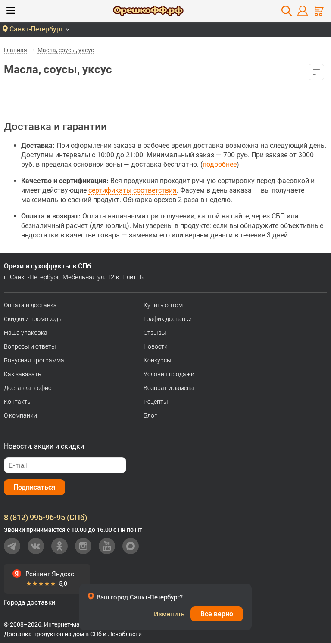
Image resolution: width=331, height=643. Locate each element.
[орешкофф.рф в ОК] (59, 546)
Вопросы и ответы (30, 346)
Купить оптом (163, 305)
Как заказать (22, 374)
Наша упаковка (25, 332)
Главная (15, 50)
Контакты (18, 401)
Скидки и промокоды (33, 318)
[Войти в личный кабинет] (302, 11)
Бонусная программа (34, 360)
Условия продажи (169, 374)
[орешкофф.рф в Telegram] (12, 546)
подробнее (220, 164)
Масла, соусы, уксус (65, 50)
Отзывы (155, 332)
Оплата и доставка (30, 305)
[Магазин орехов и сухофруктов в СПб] (148, 12)
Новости (156, 346)
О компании (20, 415)
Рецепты (156, 401)
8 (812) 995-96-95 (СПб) (45, 517)
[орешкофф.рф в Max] (130, 546)
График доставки (168, 318)
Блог (150, 415)
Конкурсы (158, 360)
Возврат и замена (169, 387)
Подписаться (34, 487)
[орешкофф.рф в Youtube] (107, 546)
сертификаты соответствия (132, 190)
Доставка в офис (27, 387)
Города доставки (30, 602)
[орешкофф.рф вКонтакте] (36, 546)
